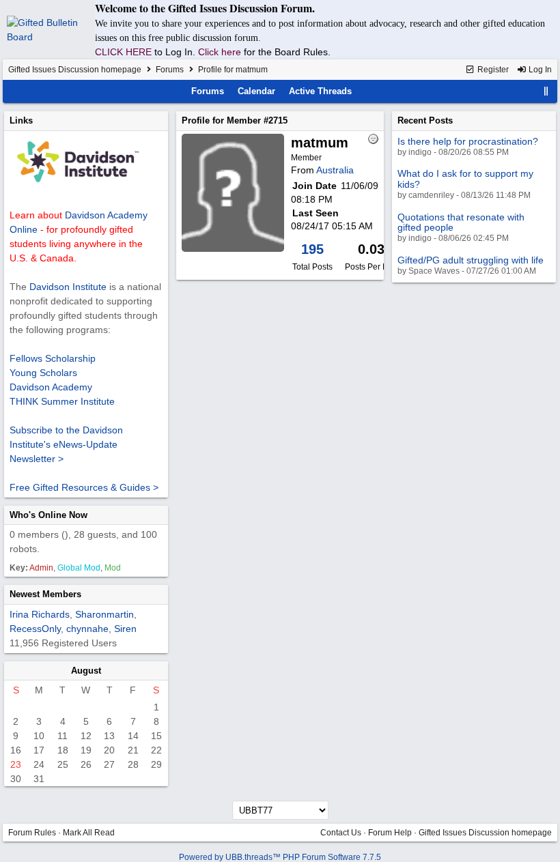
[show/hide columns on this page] (546, 91)
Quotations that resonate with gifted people (460, 222)
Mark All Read (89, 832)
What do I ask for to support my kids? (465, 178)
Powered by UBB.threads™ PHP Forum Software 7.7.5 (280, 857)
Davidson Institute (68, 286)
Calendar (256, 91)
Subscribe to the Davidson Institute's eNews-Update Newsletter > (66, 444)
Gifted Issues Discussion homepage (74, 69)
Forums (170, 69)
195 (312, 249)
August (86, 670)
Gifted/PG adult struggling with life (470, 260)
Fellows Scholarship (53, 358)
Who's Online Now (48, 515)
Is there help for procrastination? (467, 141)
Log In (539, 69)
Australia (335, 169)
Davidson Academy (51, 387)
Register (492, 69)
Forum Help (390, 832)
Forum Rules (32, 832)
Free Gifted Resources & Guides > (84, 487)
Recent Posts (425, 120)
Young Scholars (43, 372)
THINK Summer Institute (62, 401)
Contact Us (340, 832)
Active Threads (320, 91)
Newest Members (45, 594)
